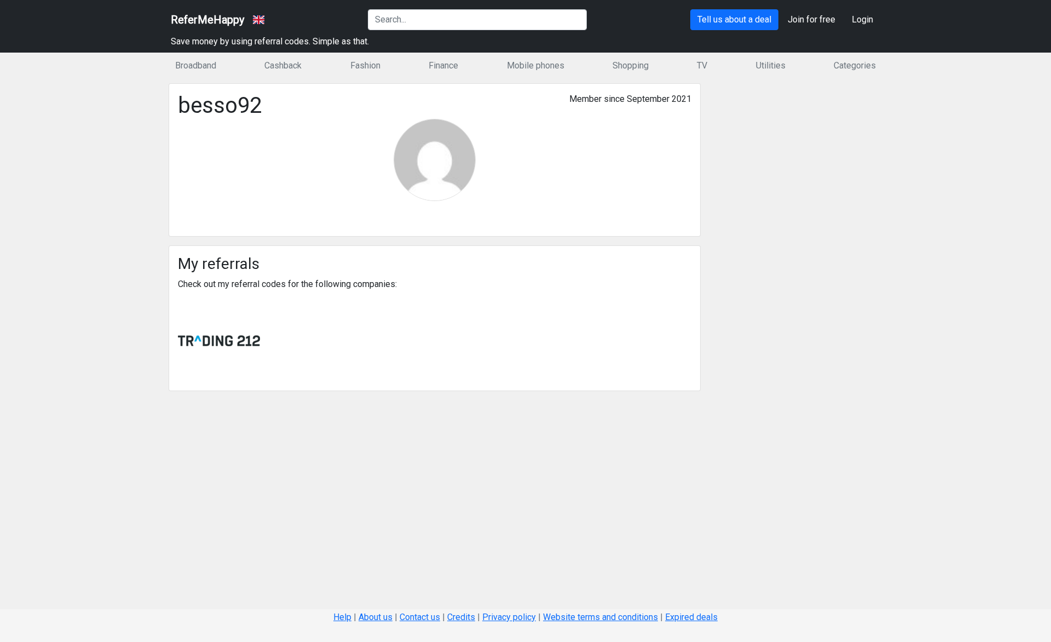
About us (375, 617)
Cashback (283, 65)
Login (862, 19)
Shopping (631, 65)
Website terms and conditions (600, 617)
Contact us (420, 617)
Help (342, 617)
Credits (461, 617)
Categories (855, 65)
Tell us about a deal (734, 19)
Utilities (771, 65)
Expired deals (691, 617)
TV (702, 65)
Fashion (365, 65)
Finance (443, 65)
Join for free (811, 19)
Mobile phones (535, 65)
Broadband (195, 65)
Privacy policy (509, 617)
